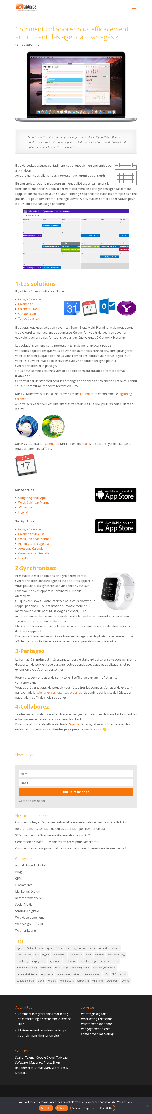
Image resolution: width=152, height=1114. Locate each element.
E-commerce (23, 885)
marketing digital (80, 967)
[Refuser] (147, 1106)
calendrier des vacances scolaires (59, 693)
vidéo (41, 980)
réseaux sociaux (92, 974)
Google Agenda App (32, 498)
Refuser (62, 1108)
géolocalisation (102, 961)
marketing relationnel (104, 967)
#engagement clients (95, 1029)
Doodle (23, 558)
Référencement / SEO (30, 898)
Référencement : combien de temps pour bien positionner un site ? (61, 829)
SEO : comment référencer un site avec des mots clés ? (52, 835)
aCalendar (25, 507)
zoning (125, 980)
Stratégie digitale (27, 911)
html (116, 961)
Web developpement (29, 917)
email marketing (116, 954)
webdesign (83, 980)
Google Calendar (29, 299)
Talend (29, 1057)
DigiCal (23, 512)
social (123, 974)
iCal (84, 444)
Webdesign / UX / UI (29, 924)
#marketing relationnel (97, 1019)
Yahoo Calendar (29, 318)
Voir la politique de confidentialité (92, 1108)
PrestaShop (52, 1062)
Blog (37, 45)
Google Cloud (45, 1057)
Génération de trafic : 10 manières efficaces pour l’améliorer (56, 842)
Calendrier (25, 304)
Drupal (20, 1073)
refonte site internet (27, 974)
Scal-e (19, 1057)
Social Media (23, 905)
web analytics (67, 980)
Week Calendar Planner (34, 503)
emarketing (23, 961)
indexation (46, 967)
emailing (99, 954)
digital (45, 954)
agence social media (84, 948)
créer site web (24, 954)
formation (85, 961)
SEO (114, 974)
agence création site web (30, 948)
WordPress (59, 1068)
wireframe (97, 980)
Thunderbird (88, 394)
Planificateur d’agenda (33, 544)
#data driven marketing (97, 1034)
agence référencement (58, 948)
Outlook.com (27, 314)
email (88, 954)
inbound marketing (27, 967)
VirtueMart (42, 1068)
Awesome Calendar (31, 548)
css (37, 954)
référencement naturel (68, 974)
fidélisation (70, 961)
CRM (18, 878)
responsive (47, 974)
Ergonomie (55, 961)
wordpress (112, 980)
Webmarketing (25, 930)
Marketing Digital (27, 891)
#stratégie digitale (93, 1014)
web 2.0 (52, 980)
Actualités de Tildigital (30, 865)
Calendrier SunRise (31, 534)
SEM (106, 974)
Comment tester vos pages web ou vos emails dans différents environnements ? (70, 848)
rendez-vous (93, 729)
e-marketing (75, 954)
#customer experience (96, 1024)
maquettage (61, 967)
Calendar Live (27, 309)
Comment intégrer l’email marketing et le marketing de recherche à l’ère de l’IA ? (70, 822)
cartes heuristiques (109, 948)
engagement (38, 961)
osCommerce (24, 1068)
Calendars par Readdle (33, 553)
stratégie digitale (25, 980)
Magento (35, 1062)
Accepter (46, 1108)
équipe (74, 724)
